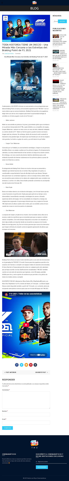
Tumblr (35, 365)
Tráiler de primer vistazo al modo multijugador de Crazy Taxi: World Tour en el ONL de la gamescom (60, 103)
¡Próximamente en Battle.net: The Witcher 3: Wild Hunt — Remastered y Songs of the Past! (59, 71)
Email (26, 365)
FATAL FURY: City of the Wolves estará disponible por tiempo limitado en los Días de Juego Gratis (60, 39)
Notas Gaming (6, 40)
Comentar (18, 53)
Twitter (21, 365)
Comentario (6, 390)
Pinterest (31, 365)
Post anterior (11, 372)
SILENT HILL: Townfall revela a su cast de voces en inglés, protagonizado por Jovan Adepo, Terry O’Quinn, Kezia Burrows (59, 87)
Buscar (62, 21)
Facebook (17, 365)
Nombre (5, 411)
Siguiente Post (40, 372)
